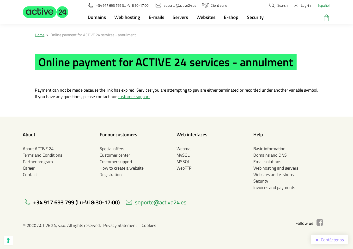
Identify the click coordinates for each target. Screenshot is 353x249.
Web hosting (127, 17)
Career (29, 168)
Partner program (38, 161)
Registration (111, 174)
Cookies (149, 225)
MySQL (183, 155)
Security (255, 17)
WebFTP (184, 168)
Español (323, 5)
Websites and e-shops (273, 174)
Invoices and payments (274, 187)
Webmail (184, 148)
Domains (97, 17)
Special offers (112, 148)
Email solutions (267, 161)
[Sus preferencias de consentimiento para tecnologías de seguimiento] (8, 240)
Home (39, 35)
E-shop (231, 17)
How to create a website (122, 168)
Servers (180, 17)
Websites (205, 17)
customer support (134, 96)
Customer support (116, 161)
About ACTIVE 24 (38, 148)
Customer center (115, 155)
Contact (30, 174)
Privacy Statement (120, 225)
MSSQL (183, 161)
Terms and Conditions (42, 155)
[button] (45, 12)
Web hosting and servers (275, 168)
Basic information (269, 148)
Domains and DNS (270, 155)
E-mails (156, 17)
